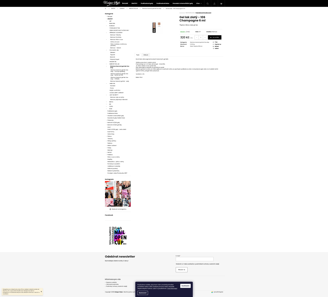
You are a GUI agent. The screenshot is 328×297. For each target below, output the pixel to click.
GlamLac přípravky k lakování (119, 99)
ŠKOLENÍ (110, 16)
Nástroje (110, 150)
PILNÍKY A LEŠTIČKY (115, 90)
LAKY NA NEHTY (114, 95)
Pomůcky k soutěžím (114, 164)
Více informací (172, 288)
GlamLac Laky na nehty (117, 97)
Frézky (109, 148)
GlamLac (214, 32)
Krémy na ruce (115, 42)
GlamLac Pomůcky (115, 37)
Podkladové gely (112, 111)
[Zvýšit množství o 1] (205, 37)
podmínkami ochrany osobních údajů (207, 264)
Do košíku (216, 37)
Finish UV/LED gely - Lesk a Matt (117, 129)
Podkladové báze (113, 113)
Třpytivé (112, 55)
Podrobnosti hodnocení (203, 13)
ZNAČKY (110, 19)
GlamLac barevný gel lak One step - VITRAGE (119, 78)
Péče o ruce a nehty (114, 157)
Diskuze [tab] (146, 55)
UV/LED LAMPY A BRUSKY (117, 93)
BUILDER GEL (113, 62)
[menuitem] (125, 3)
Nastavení (143, 293)
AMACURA (112, 23)
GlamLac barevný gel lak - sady (119, 81)
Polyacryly (111, 120)
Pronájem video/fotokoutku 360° (117, 173)
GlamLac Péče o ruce (116, 39)
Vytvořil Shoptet (218, 292)
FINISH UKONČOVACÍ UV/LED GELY (119, 30)
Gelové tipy (111, 134)
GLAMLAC (112, 26)
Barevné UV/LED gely (114, 122)
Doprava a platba (111, 282)
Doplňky (110, 159)
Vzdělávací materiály (114, 166)
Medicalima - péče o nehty (116, 161)
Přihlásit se (181, 270)
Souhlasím (185, 286)
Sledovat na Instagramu (119, 209)
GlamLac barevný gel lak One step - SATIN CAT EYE (119, 74)
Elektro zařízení (112, 145)
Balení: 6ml (139, 77)
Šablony (110, 143)
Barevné (112, 57)
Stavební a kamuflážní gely (116, 116)
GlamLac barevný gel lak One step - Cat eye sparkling (119, 70)
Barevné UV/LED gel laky (115, 125)
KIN (110, 104)
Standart (112, 86)
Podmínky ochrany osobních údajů (116, 286)
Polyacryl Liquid (114, 59)
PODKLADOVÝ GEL (115, 28)
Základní (112, 52)
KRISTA (111, 102)
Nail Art (110, 152)
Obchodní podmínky (112, 284)
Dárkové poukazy (113, 168)
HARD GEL (112, 83)
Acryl (109, 127)
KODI (110, 109)
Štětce (110, 136)
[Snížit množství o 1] (197, 37)
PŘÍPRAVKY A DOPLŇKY (116, 32)
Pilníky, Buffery (112, 141)
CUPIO (111, 106)
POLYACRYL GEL (114, 50)
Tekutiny (110, 138)
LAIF (110, 21)
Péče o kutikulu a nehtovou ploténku (119, 44)
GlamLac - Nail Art (115, 48)
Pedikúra (110, 155)
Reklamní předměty (113, 171)
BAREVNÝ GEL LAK (114, 64)
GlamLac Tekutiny (115, 35)
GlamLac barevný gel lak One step (119, 67)
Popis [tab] (137, 55)
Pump (112, 88)
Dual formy (111, 132)
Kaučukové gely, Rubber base (116, 118)
